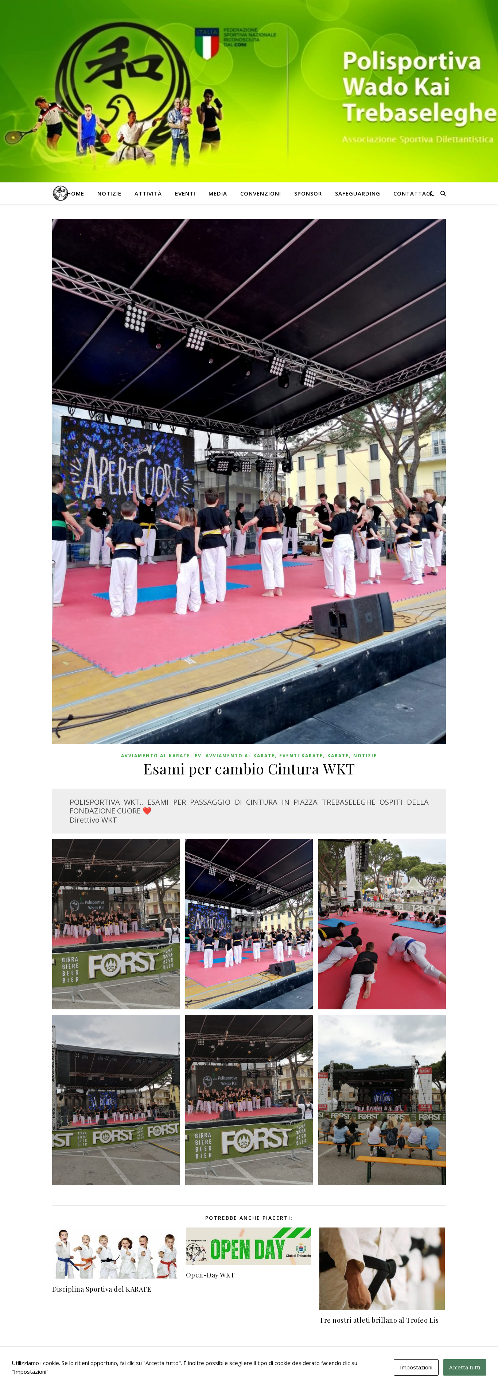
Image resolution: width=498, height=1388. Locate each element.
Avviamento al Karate (155, 756)
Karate (338, 756)
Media (218, 193)
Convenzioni (260, 193)
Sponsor (308, 193)
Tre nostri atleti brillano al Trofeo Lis (379, 1320)
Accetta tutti (464, 1367)
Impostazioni (416, 1367)
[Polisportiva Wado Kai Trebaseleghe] (60, 193)
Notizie (109, 193)
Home (75, 193)
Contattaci (412, 193)
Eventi (185, 193)
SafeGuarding (357, 193)
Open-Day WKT (210, 1275)
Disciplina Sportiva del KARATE (101, 1289)
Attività (148, 193)
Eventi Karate (301, 756)
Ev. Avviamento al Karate (235, 756)
